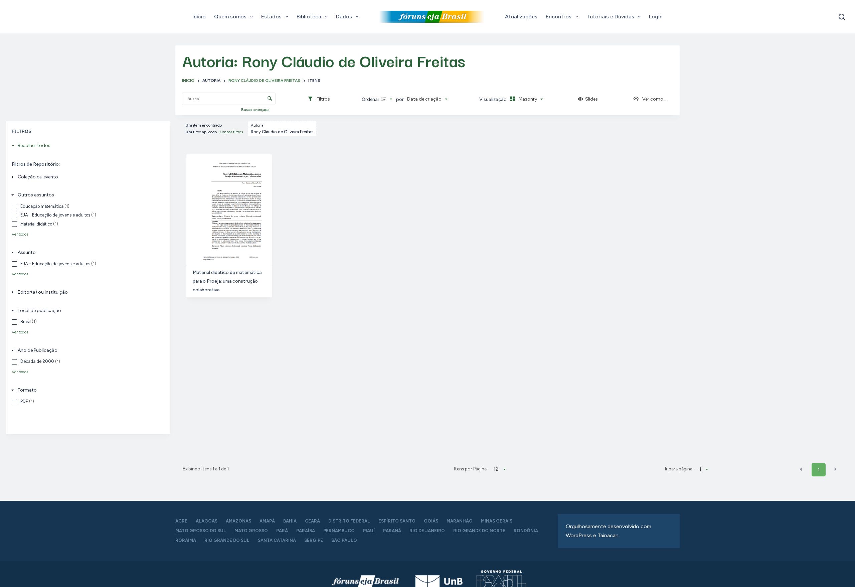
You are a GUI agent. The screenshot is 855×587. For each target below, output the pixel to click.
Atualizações (521, 16)
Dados (344, 16)
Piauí (369, 530)
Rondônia (526, 530)
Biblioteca (309, 16)
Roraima (185, 540)
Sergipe (313, 540)
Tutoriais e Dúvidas (610, 16)
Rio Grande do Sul (226, 540)
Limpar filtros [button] (231, 132)
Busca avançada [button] (256, 109)
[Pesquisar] (842, 17)
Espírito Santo (396, 521)
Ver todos (20, 234)
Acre (181, 521)
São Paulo (344, 540)
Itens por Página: (471, 468)
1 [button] (819, 470)
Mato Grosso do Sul (200, 530)
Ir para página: (679, 468)
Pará (282, 530)
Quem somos (230, 16)
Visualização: (494, 99)
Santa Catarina (277, 540)
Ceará (312, 521)
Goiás (431, 521)
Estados (271, 16)
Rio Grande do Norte (479, 530)
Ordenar (370, 99)
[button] (801, 469)
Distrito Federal (349, 521)
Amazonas (238, 521)
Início (199, 16)
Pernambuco (339, 530)
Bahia (290, 521)
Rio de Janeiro (427, 530)
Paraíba (305, 530)
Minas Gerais (496, 521)
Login (656, 16)
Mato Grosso (251, 530)
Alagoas (206, 521)
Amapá (267, 521)
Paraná (392, 530)
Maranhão (460, 521)
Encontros (558, 16)
